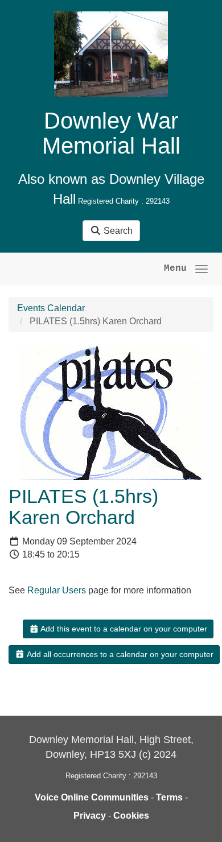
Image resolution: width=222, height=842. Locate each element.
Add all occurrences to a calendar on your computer (119, 654)
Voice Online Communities (92, 797)
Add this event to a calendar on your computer (123, 628)
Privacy (89, 815)
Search (117, 231)
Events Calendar (51, 308)
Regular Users (56, 590)
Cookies (131, 815)
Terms (169, 797)
